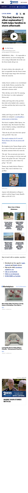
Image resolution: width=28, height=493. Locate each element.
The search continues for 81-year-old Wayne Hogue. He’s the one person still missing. (13, 140)
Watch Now (23, 2)
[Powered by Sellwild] (24, 377)
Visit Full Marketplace (21, 286)
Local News (6, 13)
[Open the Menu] (2, 2)
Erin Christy (10, 48)
